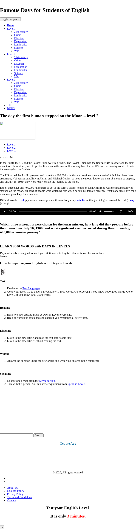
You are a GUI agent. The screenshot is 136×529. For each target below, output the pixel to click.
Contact (11, 500)
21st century (21, 31)
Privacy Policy (15, 494)
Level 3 (11, 79)
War (16, 50)
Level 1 (11, 28)
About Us (12, 487)
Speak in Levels (76, 383)
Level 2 (11, 54)
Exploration (20, 41)
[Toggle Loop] (121, 211)
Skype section (47, 380)
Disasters (19, 38)
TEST (10, 105)
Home (10, 25)
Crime (17, 34)
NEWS (11, 108)
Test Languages (31, 288)
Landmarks (20, 44)
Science (18, 47)
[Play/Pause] (4, 211)
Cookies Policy (15, 490)
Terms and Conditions (19, 497)
